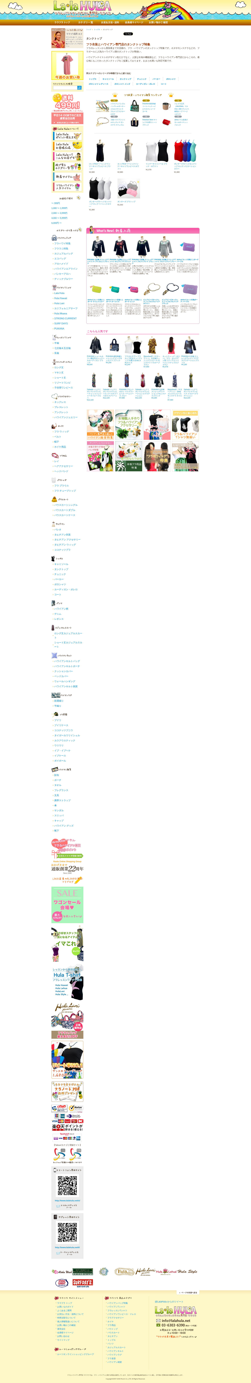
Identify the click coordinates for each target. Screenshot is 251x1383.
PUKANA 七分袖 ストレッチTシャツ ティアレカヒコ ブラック (98, 261)
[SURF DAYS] (83, 1285)
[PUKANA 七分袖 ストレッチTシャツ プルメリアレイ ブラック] (143, 257)
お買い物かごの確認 (66, 1325)
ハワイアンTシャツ (116, 1307)
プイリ (57, 720)
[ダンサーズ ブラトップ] (129, 198)
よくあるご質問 (64, 1310)
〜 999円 (55, 203)
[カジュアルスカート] (61, 629)
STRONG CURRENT (65, 318)
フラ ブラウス (61, 485)
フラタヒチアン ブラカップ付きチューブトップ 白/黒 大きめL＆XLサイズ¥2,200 (133, 360)
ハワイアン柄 (61, 609)
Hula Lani (59, 303)
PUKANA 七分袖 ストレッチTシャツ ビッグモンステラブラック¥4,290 (159, 393)
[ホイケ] (61, 428)
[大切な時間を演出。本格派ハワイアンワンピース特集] (185, 469)
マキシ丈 (59, 372)
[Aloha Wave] (62, 1274)
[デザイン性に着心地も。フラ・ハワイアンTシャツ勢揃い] (185, 438)
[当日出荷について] (67, 123)
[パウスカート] (61, 501)
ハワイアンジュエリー (66, 417)
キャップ (59, 820)
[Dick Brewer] (104, 1274)
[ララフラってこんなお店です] (67, 159)
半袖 (56, 343)
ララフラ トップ (62, 22)
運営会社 (61, 1329)
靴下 (56, 830)
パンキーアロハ (62, 274)
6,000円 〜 (56, 223)
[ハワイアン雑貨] (61, 771)
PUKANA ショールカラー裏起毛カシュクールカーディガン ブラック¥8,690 (95, 360)
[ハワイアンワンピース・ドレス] (61, 363)
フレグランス (61, 790)
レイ (56, 461)
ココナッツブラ (62, 550)
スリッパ (59, 815)
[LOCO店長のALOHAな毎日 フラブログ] (67, 883)
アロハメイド (61, 263)
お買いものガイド (65, 1307)
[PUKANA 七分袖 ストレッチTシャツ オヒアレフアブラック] (120, 257)
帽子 (56, 442)
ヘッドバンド (61, 471)
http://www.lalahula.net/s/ (67, 1200)
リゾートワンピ (62, 382)
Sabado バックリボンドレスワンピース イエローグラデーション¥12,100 (191, 393)
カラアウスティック (64, 740)
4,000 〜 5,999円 (59, 218)
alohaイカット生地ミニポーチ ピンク (133, 300)
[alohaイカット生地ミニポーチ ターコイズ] (115, 297)
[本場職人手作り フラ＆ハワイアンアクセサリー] (128, 438)
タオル (57, 785)
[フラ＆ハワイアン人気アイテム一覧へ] (67, 189)
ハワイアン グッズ (63, 825)
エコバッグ (60, 258)
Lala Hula (59, 293)
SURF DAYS (61, 323)
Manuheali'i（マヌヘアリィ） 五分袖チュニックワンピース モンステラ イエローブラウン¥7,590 (152, 361)
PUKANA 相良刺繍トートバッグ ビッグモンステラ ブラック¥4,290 (114, 359)
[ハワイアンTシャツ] (61, 289)
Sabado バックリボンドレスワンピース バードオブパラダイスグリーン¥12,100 (110, 393)
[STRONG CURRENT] (62, 1285)
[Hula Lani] (145, 1274)
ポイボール (60, 760)
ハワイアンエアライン (66, 268)
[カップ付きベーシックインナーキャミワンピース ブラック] (100, 160)
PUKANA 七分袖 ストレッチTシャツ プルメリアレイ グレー (165, 260)
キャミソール (108, 79)
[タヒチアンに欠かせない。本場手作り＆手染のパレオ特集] (100, 469)
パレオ (57, 529)
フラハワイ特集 (62, 243)
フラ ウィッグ (61, 431)
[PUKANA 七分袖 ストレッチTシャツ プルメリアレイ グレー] (165, 257)
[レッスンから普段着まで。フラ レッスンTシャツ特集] (67, 999)
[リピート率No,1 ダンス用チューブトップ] (67, 1077)
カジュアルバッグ (63, 253)
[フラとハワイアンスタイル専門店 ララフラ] (82, 16)
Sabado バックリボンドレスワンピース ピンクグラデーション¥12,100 (142, 393)
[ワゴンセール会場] (67, 922)
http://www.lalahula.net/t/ (67, 1247)
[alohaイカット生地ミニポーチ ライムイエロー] (96, 297)
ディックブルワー (63, 279)
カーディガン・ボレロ (145, 84)
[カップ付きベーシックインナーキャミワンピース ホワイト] (129, 160)
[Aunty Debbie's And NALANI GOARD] (83, 1274)
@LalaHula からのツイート (169, 1301)
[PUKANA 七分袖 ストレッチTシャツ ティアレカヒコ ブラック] (98, 257)
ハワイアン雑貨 (114, 1362)
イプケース (60, 755)
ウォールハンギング (64, 681)
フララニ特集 (61, 248)
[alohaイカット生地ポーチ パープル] (189, 297)
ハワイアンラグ (114, 1354)
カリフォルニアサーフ (66, 308)
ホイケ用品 (60, 447)
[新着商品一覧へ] (67, 179)
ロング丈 (59, 367)
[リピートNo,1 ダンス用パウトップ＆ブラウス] (157, 438)
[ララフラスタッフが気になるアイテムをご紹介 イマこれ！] (67, 960)
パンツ (110, 1343)
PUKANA (59, 328)
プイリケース (61, 725)
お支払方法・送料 (110, 22)
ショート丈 (60, 377)
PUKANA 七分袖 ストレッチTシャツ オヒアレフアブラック (120, 260)
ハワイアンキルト (115, 1351)
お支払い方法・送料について (70, 1314)
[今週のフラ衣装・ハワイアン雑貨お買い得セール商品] (67, 73)
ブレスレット (61, 407)
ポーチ (57, 780)
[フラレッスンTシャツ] (61, 339)
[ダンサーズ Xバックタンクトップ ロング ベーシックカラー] (100, 198)
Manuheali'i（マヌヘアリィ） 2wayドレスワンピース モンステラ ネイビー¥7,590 (175, 394)
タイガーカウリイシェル (67, 735)
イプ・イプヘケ (62, 750)
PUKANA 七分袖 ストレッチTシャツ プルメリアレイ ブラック (143, 261)
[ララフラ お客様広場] (67, 149)
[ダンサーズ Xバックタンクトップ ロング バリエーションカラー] (185, 160)
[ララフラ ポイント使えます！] (67, 138)
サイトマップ (63, 1340)
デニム (57, 614)
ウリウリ (59, 745)
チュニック (142, 79)
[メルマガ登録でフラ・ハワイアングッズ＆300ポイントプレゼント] (67, 857)
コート (164, 84)
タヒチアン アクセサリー (67, 539)
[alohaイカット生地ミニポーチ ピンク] (133, 297)
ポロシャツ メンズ (122, 84)
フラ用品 (111, 1325)
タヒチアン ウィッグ (65, 544)
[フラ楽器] (61, 716)
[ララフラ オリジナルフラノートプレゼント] (67, 1100)
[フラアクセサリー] (61, 398)
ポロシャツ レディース (98, 84)
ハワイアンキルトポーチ (67, 666)
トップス (92, 79)
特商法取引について (66, 1318)
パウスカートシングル (66, 505)
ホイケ (110, 1321)
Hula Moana (60, 313)
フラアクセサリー (115, 1318)
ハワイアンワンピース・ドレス (121, 1314)
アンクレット (61, 412)
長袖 (56, 353)
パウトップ (112, 1329)
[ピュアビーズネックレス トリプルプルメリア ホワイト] (152, 297)
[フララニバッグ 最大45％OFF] (67, 1037)
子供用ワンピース (63, 387)
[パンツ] (61, 605)
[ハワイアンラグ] (61, 697)
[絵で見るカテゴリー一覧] (67, 169)
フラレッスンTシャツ (117, 1310)
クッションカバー (63, 671)
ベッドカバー (61, 676)
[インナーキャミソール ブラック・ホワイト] (157, 160)
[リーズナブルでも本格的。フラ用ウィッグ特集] (157, 469)
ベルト (57, 436)
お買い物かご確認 (158, 22)
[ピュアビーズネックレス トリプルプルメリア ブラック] (170, 297)
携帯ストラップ (62, 800)
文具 (56, 795)
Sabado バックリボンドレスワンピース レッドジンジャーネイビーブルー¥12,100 (94, 394)
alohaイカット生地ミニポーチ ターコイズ (114, 300)
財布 (56, 775)
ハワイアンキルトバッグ (67, 661)
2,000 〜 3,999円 (59, 213)
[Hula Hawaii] (124, 1274)
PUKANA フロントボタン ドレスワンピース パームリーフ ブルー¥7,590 (126, 393)
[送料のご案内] (67, 111)
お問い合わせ (63, 1336)
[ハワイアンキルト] (61, 657)
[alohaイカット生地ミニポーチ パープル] (188, 257)
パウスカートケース (64, 515)
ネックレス (60, 402)
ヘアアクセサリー (63, 466)
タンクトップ (125, 79)
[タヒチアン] (61, 526)
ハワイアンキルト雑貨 (66, 686)
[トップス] (61, 560)
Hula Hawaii (60, 298)
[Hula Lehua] (166, 1274)
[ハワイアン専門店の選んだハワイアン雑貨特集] (100, 438)
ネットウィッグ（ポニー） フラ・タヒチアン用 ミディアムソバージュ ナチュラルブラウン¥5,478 (171, 361)
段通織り (59, 701)
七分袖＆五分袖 (62, 348)
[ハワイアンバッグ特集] (61, 239)
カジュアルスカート (116, 1347)
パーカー (156, 79)
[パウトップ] (61, 482)
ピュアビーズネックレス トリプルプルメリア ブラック (170, 301)
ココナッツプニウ (63, 730)
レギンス (59, 619)
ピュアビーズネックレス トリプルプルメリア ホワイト (151, 301)
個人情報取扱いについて (68, 1321)
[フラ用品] (61, 457)
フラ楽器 (111, 1358)
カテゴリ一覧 (85, 22)
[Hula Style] (187, 1274)
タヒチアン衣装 (62, 534)
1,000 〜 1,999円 (59, 208)
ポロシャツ (171, 79)
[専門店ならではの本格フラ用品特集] (128, 469)
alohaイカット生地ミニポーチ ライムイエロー (96, 300)
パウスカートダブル (64, 510)
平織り (57, 706)
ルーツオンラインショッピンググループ (75, 1354)
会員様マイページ (134, 22)
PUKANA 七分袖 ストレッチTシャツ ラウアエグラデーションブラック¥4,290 (190, 360)
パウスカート (113, 1332)
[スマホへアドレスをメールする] (67, 1207)
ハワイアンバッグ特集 (117, 1303)
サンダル (59, 810)
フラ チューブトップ (65, 490)
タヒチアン (112, 1336)
